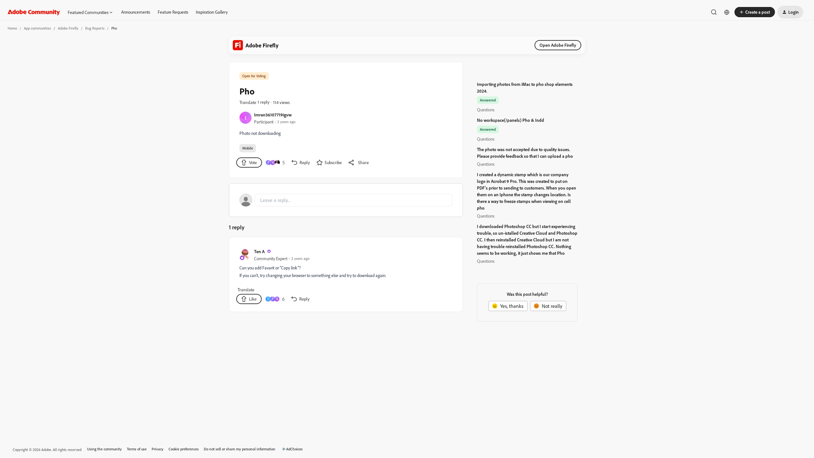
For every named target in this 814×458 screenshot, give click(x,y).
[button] (755, 12)
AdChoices (294, 449)
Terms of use (137, 449)
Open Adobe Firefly (558, 45)
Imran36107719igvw (273, 114)
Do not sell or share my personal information (239, 449)
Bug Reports (95, 28)
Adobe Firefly (68, 28)
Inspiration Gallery (212, 12)
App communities (37, 28)
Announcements (135, 12)
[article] (345, 275)
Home (12, 28)
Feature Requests (173, 12)
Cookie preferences (184, 449)
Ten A (259, 251)
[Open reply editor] (346, 200)
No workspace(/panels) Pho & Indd (510, 120)
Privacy (157, 449)
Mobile (247, 148)
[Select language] (727, 12)
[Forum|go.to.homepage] (34, 12)
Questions (485, 109)
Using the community (104, 449)
